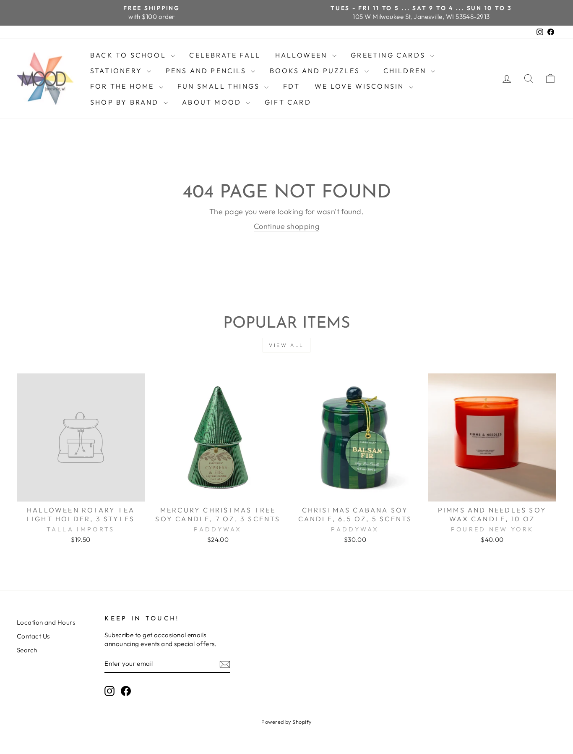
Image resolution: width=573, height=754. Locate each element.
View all (286, 345)
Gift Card (288, 102)
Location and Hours (46, 622)
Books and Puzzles (316, 70)
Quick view (80, 492)
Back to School (129, 55)
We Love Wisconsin (361, 86)
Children (406, 70)
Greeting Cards (389, 55)
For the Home (123, 86)
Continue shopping (287, 226)
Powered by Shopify (286, 721)
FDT (291, 86)
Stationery (117, 70)
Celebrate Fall (224, 55)
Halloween (302, 55)
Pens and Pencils (207, 70)
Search (27, 650)
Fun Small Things (219, 86)
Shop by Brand (125, 102)
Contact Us (33, 636)
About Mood (213, 102)
